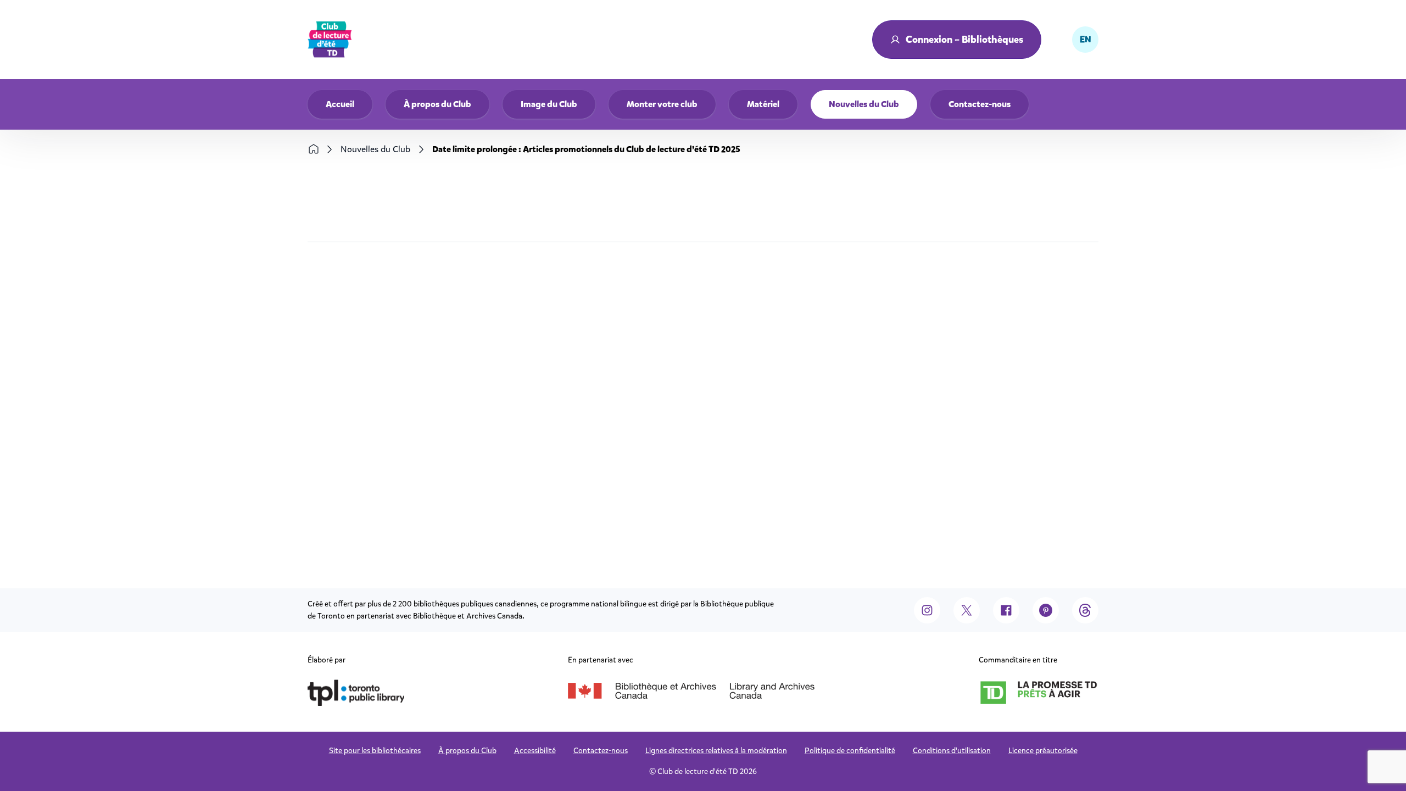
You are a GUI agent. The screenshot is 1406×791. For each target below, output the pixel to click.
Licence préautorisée (1043, 750)
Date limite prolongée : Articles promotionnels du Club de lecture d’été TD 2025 (586, 149)
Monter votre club (662, 104)
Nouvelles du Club (864, 104)
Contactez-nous (980, 104)
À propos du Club (437, 104)
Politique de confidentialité (850, 750)
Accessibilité (535, 750)
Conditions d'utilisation (952, 750)
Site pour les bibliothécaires (375, 750)
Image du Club (549, 104)
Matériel (763, 104)
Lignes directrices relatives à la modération (716, 750)
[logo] (330, 39)
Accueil (340, 104)
